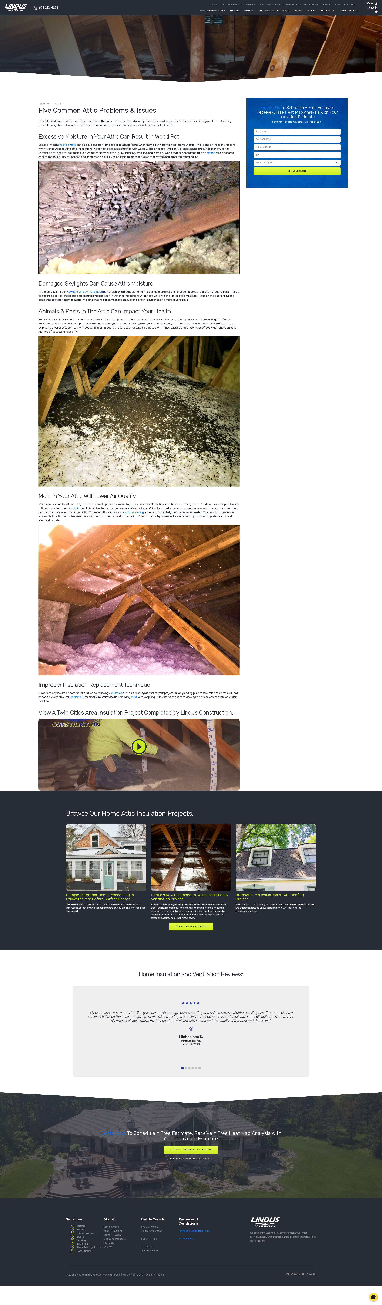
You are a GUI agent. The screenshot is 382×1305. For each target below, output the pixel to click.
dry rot (211, 153)
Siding (298, 10)
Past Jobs (108, 1243)
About (215, 4)
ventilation (115, 693)
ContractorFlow (254, 4)
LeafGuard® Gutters (212, 10)
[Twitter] (371, 4)
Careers (326, 4)
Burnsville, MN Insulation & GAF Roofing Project (270, 897)
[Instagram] (368, 8)
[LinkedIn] (375, 8)
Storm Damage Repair (89, 1247)
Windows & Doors (86, 1233)
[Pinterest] (375, 4)
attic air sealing (134, 512)
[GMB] (375, 12)
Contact (337, 4)
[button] (373, 1297)
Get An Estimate (150, 1250)
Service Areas (111, 1226)
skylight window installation (85, 291)
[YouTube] (372, 8)
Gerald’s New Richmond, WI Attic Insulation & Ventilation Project (189, 897)
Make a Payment (311, 4)
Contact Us (270, 107)
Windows (249, 10)
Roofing (234, 10)
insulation (75, 508)
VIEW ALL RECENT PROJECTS (191, 926)
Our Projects (273, 4)
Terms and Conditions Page (193, 1230)
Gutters (81, 1226)
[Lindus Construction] (17, 8)
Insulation (327, 10)
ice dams (75, 697)
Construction (84, 1251)
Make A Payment (112, 1230)
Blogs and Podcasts (114, 1239)
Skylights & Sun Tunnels (274, 10)
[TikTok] (307, 1274)
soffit (134, 697)
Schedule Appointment (232, 4)
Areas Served (350, 4)
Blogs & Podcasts (292, 4)
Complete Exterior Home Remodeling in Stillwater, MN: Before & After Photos (100, 897)
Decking (311, 10)
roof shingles (68, 144)
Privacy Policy (186, 1238)
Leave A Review (112, 1234)
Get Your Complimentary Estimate (191, 1150)
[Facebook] (368, 4)
